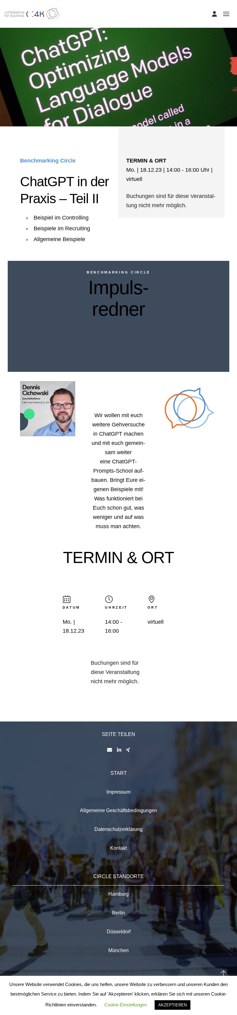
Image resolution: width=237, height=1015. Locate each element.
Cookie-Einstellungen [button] (125, 1004)
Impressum (118, 792)
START (118, 773)
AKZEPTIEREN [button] (172, 1005)
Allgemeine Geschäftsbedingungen (118, 810)
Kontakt (118, 848)
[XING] (128, 750)
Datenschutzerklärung (118, 829)
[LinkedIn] (119, 750)
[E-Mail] (109, 750)
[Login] (214, 14)
